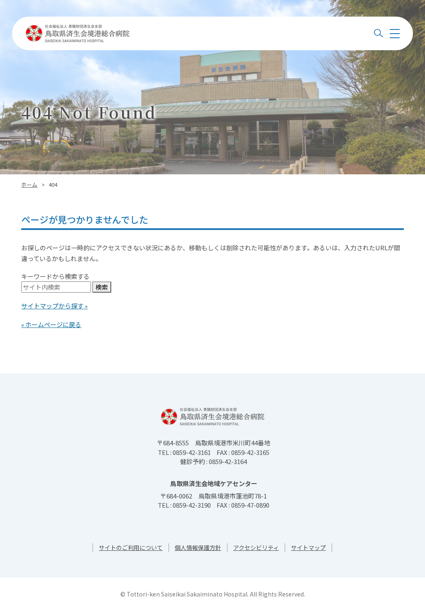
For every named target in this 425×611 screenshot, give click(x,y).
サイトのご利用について (131, 547)
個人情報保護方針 (198, 547)
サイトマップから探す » (54, 305)
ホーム (29, 184)
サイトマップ (308, 547)
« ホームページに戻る (51, 324)
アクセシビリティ (256, 547)
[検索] (378, 33)
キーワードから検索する (55, 276)
